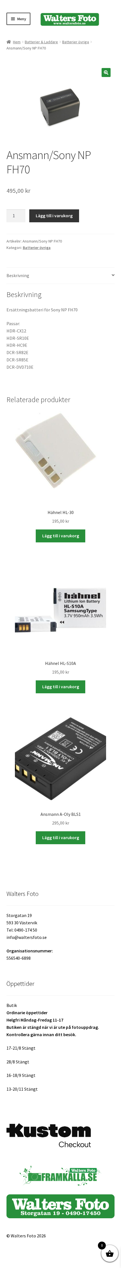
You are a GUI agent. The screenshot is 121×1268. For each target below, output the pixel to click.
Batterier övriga (75, 41)
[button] (106, 72)
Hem (17, 41)
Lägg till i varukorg (54, 215)
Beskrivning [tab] (17, 275)
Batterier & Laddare (41, 41)
